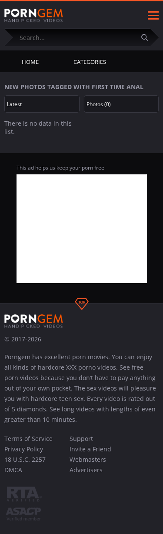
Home (30, 62)
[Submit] (148, 37)
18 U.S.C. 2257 (25, 459)
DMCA (13, 470)
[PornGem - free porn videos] (33, 16)
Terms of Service (28, 438)
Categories (89, 62)
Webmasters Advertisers (88, 464)
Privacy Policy (23, 449)
